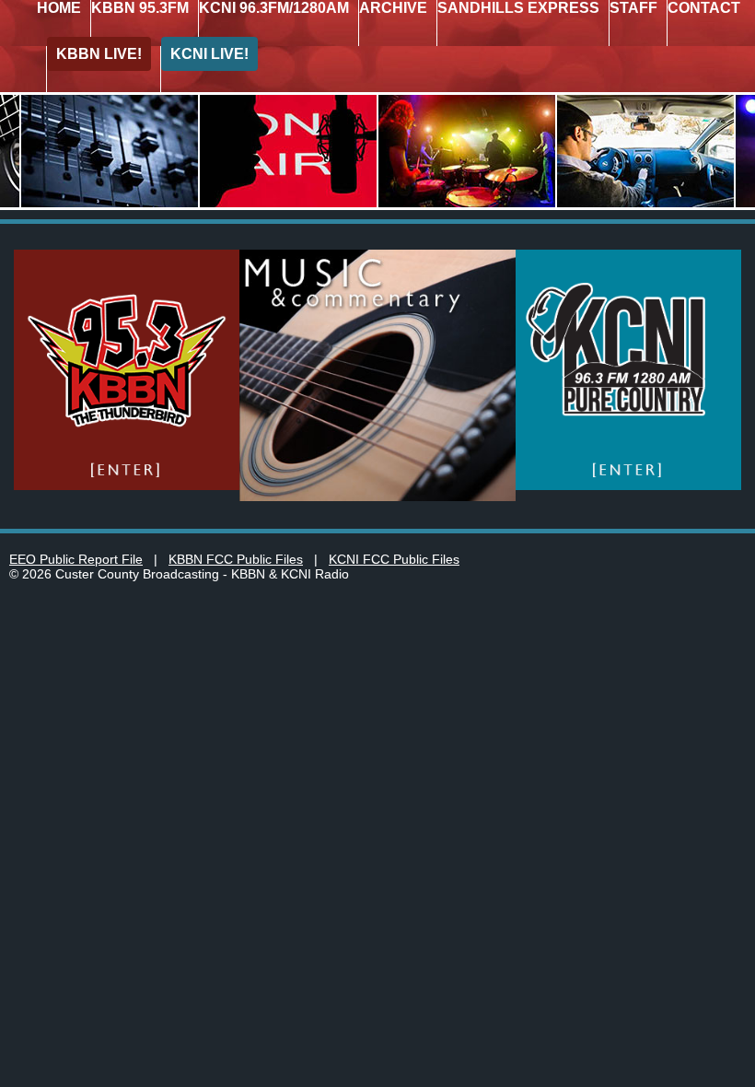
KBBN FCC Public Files (235, 559)
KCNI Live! (209, 54)
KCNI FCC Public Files (394, 559)
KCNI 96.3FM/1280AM (274, 8)
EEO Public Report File (76, 559)
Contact (704, 8)
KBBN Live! (99, 54)
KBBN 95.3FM (140, 8)
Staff (633, 8)
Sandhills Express (518, 8)
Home (59, 8)
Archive (393, 8)
